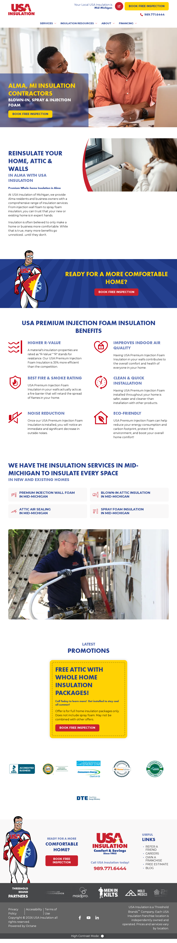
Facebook (80, 917)
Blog (150, 868)
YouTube (88, 917)
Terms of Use (51, 911)
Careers (152, 853)
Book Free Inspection (147, 6)
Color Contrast (103, 936)
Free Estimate (157, 864)
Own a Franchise (154, 859)
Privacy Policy (13, 911)
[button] (48, 23)
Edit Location (119, 6)
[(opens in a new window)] (49, 893)
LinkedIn (97, 917)
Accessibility (34, 909)
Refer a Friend (152, 848)
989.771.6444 (154, 14)
